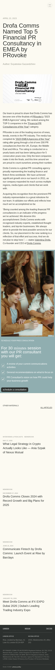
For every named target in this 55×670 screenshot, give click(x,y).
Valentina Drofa (42, 240)
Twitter (49, 628)
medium (27, 628)
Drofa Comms (34, 243)
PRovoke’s (37, 116)
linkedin (6, 628)
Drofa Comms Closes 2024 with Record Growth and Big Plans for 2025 (23, 500)
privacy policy (16, 667)
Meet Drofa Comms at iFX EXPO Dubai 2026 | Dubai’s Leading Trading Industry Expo (23, 606)
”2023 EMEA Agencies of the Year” (32, 139)
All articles (46, 408)
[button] (49, 5)
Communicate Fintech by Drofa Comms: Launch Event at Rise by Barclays (24, 553)
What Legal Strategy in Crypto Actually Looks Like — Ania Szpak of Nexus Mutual (24, 448)
